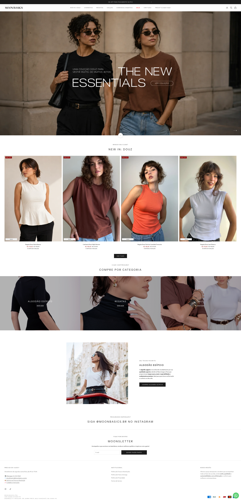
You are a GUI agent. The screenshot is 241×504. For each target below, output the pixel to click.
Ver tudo (147, 7)
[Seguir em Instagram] (5, 489)
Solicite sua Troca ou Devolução (15, 480)
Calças (110, 7)
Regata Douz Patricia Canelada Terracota (150, 244)
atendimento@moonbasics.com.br (16, 478)
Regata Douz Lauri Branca (207, 244)
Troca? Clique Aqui (163, 7)
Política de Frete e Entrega (119, 474)
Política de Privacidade (118, 478)
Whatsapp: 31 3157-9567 (13, 476)
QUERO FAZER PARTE (134, 452)
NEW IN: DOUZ (75, 7)
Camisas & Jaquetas (125, 7)
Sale (138, 7)
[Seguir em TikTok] (10, 489)
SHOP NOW (40, 305)
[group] (120, 73)
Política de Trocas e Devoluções (120, 471)
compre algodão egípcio (152, 384)
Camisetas (88, 7)
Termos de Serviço (116, 481)
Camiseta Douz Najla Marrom (91, 244)
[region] (120, 73)
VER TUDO (120, 256)
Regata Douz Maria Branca (33, 244)
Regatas (99, 7)
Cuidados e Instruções (12, 482)
